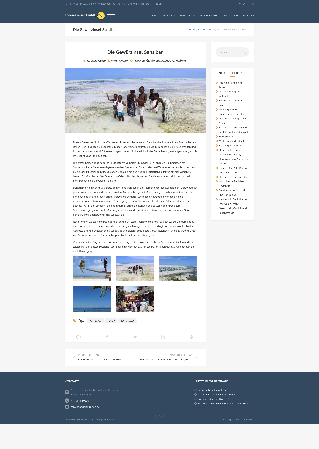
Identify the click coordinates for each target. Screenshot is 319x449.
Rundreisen (181, 61)
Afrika (211, 29)
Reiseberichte (208, 15)
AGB (222, 419)
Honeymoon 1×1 (227, 136)
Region (202, 29)
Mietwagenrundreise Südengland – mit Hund (223, 403)
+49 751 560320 (80, 400)
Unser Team (230, 15)
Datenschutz (248, 419)
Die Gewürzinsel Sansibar (233, 177)
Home (154, 15)
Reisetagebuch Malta (230, 145)
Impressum (233, 419)
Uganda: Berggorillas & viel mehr (216, 394)
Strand (110, 321)
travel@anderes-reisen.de (85, 406)
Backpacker (95, 321)
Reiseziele (169, 15)
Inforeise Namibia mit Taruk (213, 390)
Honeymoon (167, 61)
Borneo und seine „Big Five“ (213, 399)
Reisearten (187, 15)
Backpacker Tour (151, 61)
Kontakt (248, 15)
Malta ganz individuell (231, 141)
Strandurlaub (127, 321)
